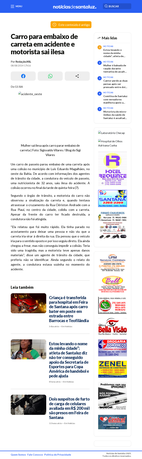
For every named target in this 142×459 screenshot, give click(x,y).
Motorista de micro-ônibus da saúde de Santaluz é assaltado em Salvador (115, 115)
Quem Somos (18, 454)
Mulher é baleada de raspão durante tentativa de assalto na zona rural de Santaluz (114, 68)
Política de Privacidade (57, 454)
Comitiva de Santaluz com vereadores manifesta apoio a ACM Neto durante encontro (115, 99)
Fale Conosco (35, 454)
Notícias (108, 46)
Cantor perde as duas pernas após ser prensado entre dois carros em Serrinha (115, 84)
